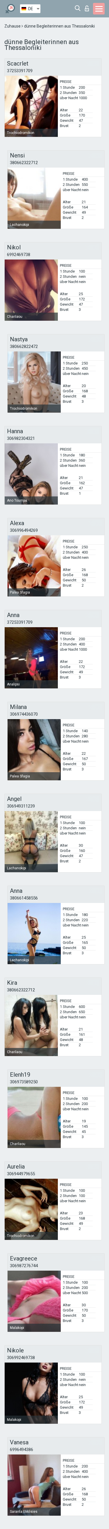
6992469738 (18, 254)
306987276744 (24, 1265)
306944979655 (21, 1173)
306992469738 (21, 1357)
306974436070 (24, 714)
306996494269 (24, 530)
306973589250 (24, 1081)
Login (88, 6)
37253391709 (20, 70)
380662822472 (24, 346)
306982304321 (21, 438)
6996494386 (21, 1449)
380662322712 (24, 162)
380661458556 (24, 898)
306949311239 (21, 806)
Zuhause (13, 26)
